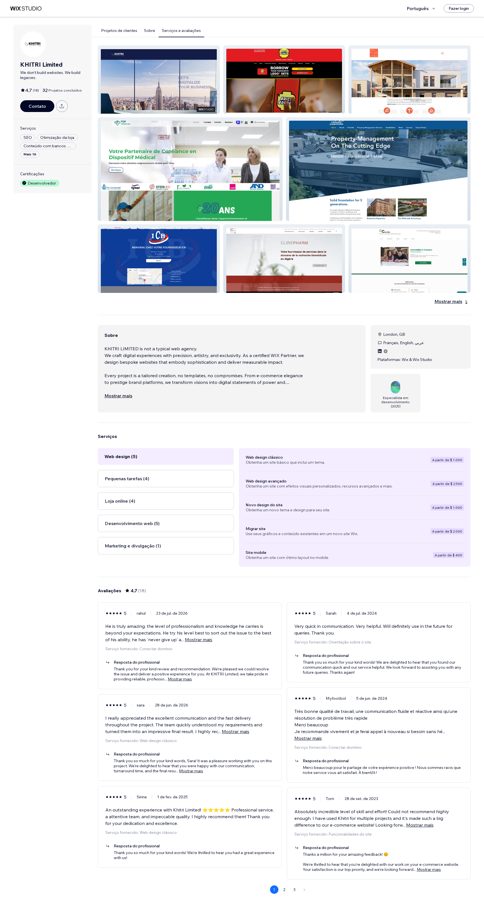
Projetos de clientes (119, 30)
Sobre (149, 30)
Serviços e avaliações (181, 30)
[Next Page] (304, 889)
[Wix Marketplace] (25, 8)
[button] (159, 79)
